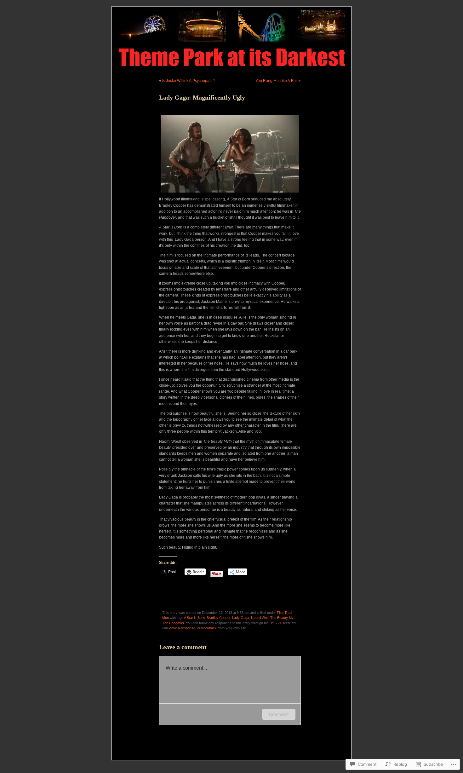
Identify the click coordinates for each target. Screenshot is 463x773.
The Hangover (173, 623)
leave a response (182, 628)
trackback (209, 628)
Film (280, 612)
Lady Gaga (240, 618)
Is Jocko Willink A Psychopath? (188, 80)
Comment (279, 714)
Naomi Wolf (259, 618)
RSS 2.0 (276, 623)
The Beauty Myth (283, 618)
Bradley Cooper (218, 618)
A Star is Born (194, 618)
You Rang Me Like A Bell (276, 80)
